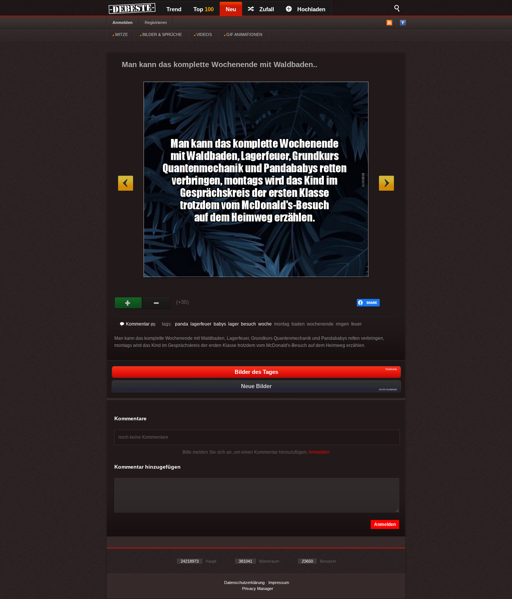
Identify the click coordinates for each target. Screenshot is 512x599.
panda (181, 324)
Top (203, 9)
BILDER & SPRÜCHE (161, 34)
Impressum (278, 582)
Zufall (266, 9)
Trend (173, 9)
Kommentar (140, 324)
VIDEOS (203, 34)
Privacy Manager (257, 588)
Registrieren (156, 22)
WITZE (121, 34)
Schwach (156, 303)
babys (220, 324)
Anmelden (122, 22)
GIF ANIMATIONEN (243, 34)
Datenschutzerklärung (244, 582)
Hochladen (311, 9)
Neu (231, 9)
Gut (128, 303)
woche (265, 324)
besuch (248, 324)
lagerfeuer (200, 324)
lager (233, 324)
